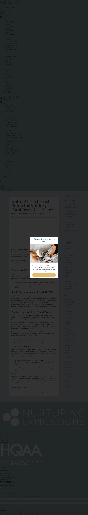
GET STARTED (44, 275)
